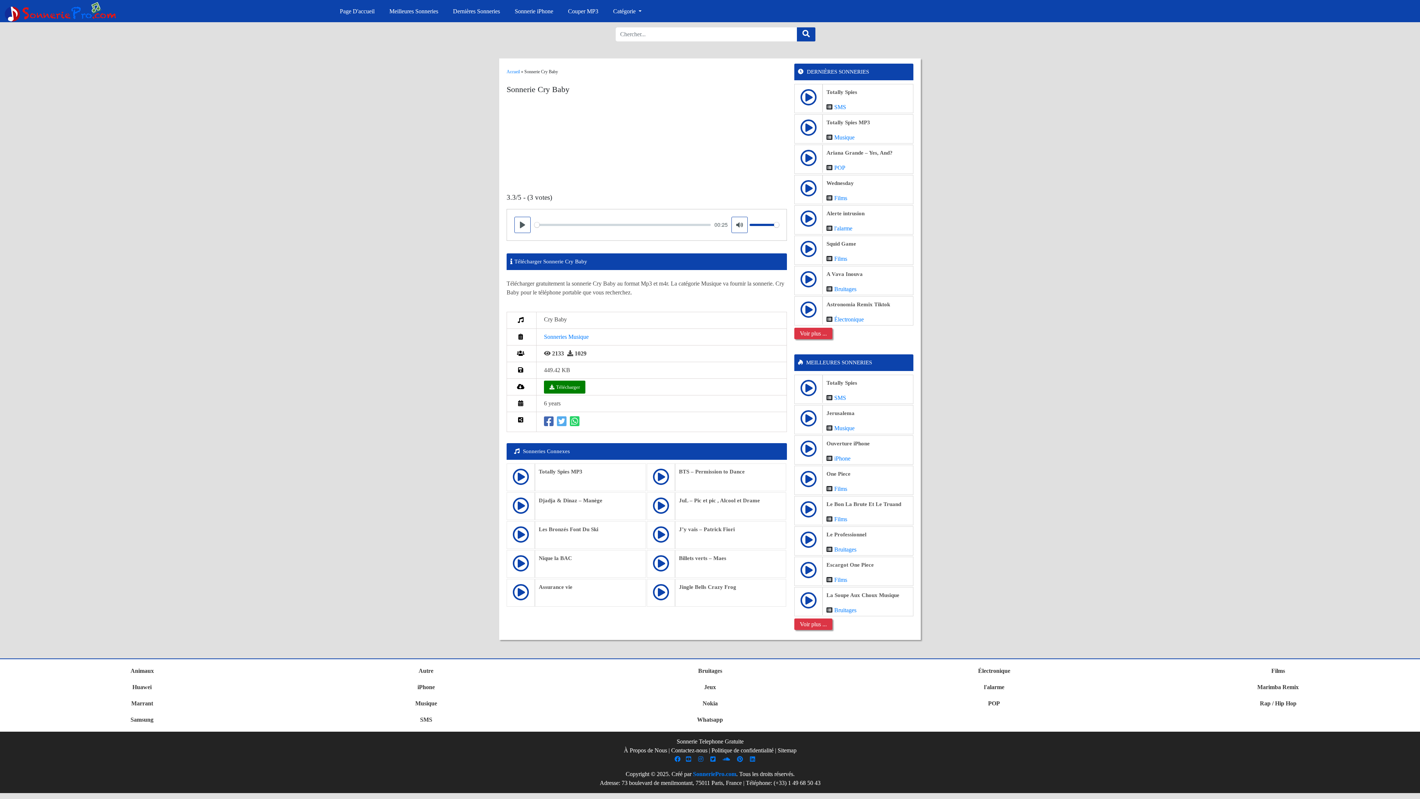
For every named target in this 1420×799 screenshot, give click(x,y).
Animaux (142, 671)
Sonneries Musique (566, 337)
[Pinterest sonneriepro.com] (741, 759)
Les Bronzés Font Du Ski (568, 529)
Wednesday (840, 183)
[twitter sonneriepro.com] (713, 759)
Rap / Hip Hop (1278, 703)
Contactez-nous (689, 750)
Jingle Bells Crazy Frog (707, 587)
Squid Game (841, 244)
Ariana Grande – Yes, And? (859, 153)
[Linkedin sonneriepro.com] (753, 759)
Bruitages (845, 289)
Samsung (142, 720)
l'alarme (843, 228)
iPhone (842, 458)
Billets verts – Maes (702, 558)
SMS (840, 107)
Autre (426, 671)
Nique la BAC (555, 558)
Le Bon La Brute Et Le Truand (863, 504)
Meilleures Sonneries (413, 11)
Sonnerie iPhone (534, 11)
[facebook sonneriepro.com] (678, 759)
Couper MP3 (583, 11)
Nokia (710, 703)
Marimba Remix (1278, 687)
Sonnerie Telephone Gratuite (710, 741)
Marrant (142, 703)
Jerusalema (840, 413)
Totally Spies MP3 (560, 472)
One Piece (838, 474)
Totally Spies (841, 92)
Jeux (710, 687)
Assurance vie (555, 587)
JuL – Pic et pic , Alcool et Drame (719, 500)
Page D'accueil (357, 11)
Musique (844, 137)
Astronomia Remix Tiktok (858, 304)
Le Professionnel (846, 534)
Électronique (849, 319)
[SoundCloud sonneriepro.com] (727, 759)
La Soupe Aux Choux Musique (862, 595)
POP (839, 168)
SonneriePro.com (714, 774)
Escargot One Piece (850, 565)
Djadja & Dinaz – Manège (570, 500)
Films (840, 198)
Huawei (142, 687)
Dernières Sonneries (476, 11)
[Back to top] (1410, 789)
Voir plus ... (813, 333)
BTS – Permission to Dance (712, 472)
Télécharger (568, 387)
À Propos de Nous (645, 750)
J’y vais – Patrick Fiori (707, 529)
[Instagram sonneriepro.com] (701, 759)
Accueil (513, 71)
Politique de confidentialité (742, 750)
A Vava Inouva (844, 274)
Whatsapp (710, 720)
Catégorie (625, 11)
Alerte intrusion (845, 213)
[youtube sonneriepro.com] (689, 759)
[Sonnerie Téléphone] (62, 14)
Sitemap (787, 750)
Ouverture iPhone (848, 443)
